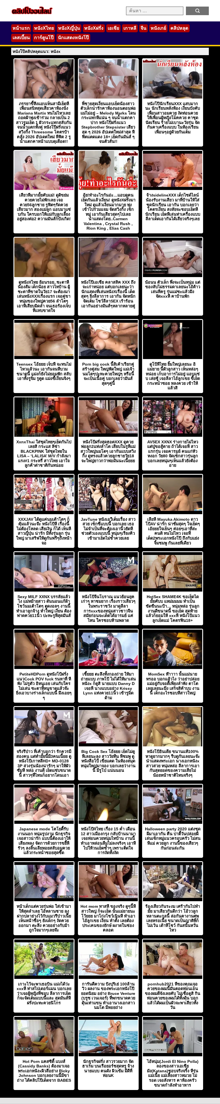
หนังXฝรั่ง (93, 28)
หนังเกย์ (158, 28)
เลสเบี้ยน (21, 37)
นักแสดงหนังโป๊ (73, 37)
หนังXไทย (44, 28)
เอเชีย (113, 28)
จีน (143, 28)
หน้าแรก (21, 28)
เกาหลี (129, 28)
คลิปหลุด (179, 28)
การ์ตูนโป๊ (44, 37)
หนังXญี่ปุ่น (69, 28)
